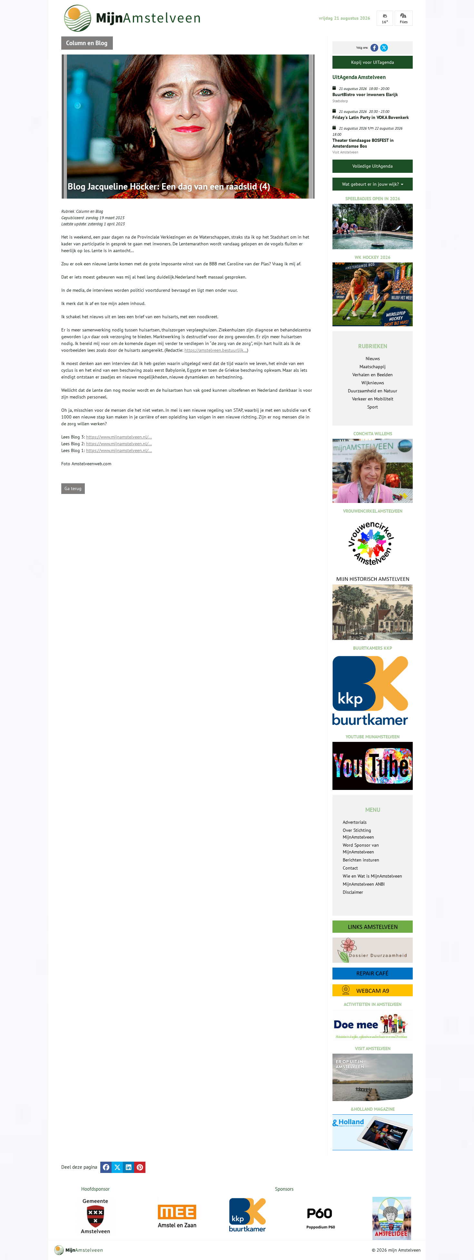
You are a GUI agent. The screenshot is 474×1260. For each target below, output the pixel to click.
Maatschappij (373, 366)
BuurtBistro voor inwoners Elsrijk (365, 94)
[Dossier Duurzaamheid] (372, 950)
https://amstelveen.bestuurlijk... (215, 350)
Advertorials (355, 822)
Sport (372, 407)
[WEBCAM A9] (372, 990)
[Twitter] (384, 48)
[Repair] (372, 973)
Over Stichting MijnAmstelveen (358, 833)
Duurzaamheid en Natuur (372, 391)
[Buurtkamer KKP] (248, 1215)
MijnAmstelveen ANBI (364, 884)
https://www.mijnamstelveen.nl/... (119, 437)
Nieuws (373, 358)
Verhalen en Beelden (372, 375)
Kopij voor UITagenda (372, 62)
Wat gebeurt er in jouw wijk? (371, 184)
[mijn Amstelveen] (136, 18)
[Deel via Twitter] (117, 1167)
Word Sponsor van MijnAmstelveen (361, 848)
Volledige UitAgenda (372, 166)
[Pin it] (139, 1167)
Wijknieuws (372, 383)
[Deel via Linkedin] (128, 1167)
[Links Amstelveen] (372, 926)
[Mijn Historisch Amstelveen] (372, 608)
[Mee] (177, 1216)
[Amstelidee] (391, 1218)
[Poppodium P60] (320, 1216)
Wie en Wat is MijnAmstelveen (372, 876)
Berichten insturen (361, 860)
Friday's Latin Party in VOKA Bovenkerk (370, 117)
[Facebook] (374, 48)
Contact (350, 868)
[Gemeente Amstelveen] (95, 1216)
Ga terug (73, 488)
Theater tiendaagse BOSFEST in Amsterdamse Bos (363, 143)
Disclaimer (353, 892)
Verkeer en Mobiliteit (372, 399)
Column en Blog (89, 211)
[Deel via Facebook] (106, 1167)
